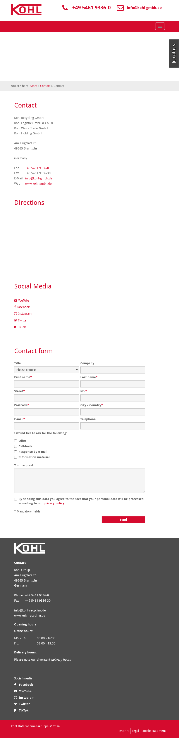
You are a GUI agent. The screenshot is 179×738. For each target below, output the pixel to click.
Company (87, 363)
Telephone (88, 419)
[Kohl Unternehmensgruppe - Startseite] (26, 9)
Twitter (22, 320)
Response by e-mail (33, 451)
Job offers (173, 53)
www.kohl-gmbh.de (38, 183)
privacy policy (54, 503)
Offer (22, 441)
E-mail (19, 419)
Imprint (124, 731)
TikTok (21, 327)
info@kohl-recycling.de (30, 610)
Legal (135, 731)
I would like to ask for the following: (40, 433)
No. (83, 391)
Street (19, 391)
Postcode (21, 405)
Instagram (24, 313)
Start (33, 86)
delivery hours (61, 659)
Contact (45, 86)
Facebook (23, 307)
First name (23, 377)
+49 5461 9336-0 (91, 8)
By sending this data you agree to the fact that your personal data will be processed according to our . (81, 501)
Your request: (24, 465)
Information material (34, 457)
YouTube (23, 300)
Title (17, 363)
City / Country (91, 405)
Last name (89, 377)
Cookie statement (153, 731)
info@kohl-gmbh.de (144, 7)
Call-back (25, 446)
